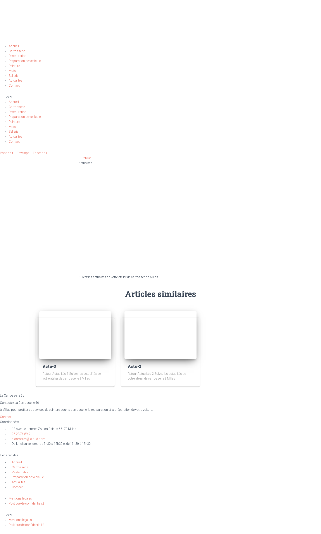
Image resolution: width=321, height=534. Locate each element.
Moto (12, 70)
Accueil (14, 46)
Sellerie (13, 75)
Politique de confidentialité (26, 503)
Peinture (14, 66)
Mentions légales (20, 498)
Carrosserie (17, 51)
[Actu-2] (160, 335)
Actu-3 (49, 366)
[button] (160, 97)
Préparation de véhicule (25, 61)
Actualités (15, 80)
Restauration (17, 56)
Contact (14, 85)
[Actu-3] (75, 335)
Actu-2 (134, 366)
